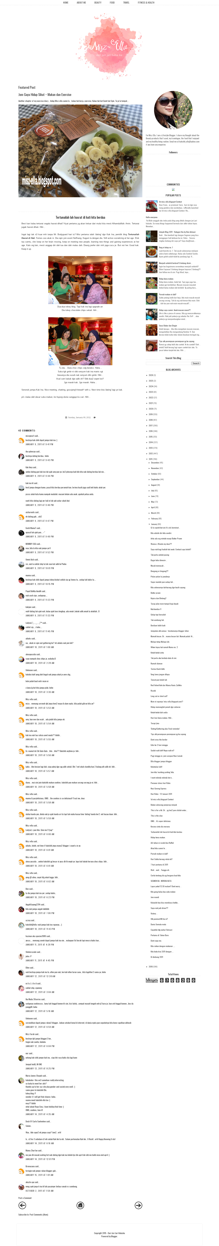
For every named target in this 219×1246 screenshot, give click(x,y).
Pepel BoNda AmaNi (33, 591)
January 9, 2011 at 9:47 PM (40, 520)
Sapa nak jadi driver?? (159, 908)
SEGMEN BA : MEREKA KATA (161, 880)
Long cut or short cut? (159, 696)
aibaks (28, 638)
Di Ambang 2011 (157, 957)
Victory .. (154, 913)
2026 (151, 375)
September (155, 479)
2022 (151, 397)
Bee (27, 888)
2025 (151, 380)
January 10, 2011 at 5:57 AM (40, 771)
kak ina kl (30, 483)
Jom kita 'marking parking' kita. (162, 772)
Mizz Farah (30, 1034)
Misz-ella (29, 699)
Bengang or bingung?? (159, 571)
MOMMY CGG (31, 543)
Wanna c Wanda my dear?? (161, 544)
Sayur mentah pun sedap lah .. (162, 582)
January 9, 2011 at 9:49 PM (40, 536)
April (153, 507)
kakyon (28, 607)
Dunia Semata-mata (158, 924)
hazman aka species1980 (36, 936)
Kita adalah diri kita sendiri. (161, 533)
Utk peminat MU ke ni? (159, 919)
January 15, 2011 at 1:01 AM (40, 1174)
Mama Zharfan (32, 1150)
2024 (151, 386)
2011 (150, 459)
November (155, 468)
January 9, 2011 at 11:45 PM (40, 631)
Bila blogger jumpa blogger (161, 761)
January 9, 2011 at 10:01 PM (40, 568)
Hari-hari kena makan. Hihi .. (162, 717)
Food (112, 2)
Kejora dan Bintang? (158, 598)
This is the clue (157, 815)
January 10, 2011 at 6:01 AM (40, 849)
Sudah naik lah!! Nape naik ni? (162, 750)
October (154, 473)
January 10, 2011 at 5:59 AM (40, 818)
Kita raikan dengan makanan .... (163, 946)
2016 (151, 431)
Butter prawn (155, 592)
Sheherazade (31, 951)
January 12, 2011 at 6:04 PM (40, 1046)
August (153, 485)
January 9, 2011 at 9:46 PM (40, 505)
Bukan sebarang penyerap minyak (164, 804)
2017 (151, 425)
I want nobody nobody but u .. (162, 777)
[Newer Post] (22, 1208)
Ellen (27, 967)
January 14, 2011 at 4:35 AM (40, 1114)
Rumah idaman (156, 663)
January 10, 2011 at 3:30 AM (40, 692)
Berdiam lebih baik (158, 625)
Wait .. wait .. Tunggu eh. (160, 870)
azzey (28, 920)
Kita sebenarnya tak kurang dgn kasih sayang (168, 587)
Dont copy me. (156, 940)
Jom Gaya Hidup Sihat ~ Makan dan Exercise (44, 94)
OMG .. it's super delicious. (161, 821)
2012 (151, 453)
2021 (151, 403)
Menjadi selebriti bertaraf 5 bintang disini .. (175, 263)
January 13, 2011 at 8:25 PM (40, 1068)
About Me (81, 2)
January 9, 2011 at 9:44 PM (40, 475)
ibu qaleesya (31, 451)
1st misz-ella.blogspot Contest (170, 201)
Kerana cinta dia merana (160, 826)
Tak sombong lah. (157, 620)
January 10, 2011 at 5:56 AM (40, 755)
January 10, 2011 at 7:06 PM (40, 913)
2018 (151, 419)
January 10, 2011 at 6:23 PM (40, 897)
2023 (151, 392)
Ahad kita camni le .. (158, 848)
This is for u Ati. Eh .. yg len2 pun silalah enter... (169, 810)
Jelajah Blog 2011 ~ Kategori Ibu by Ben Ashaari (177, 231)
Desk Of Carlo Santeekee (36, 1121)
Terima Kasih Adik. (158, 669)
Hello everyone (151, 217)
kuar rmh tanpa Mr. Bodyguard (52, 234)
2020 (151, 408)
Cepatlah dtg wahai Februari (161, 929)
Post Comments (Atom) (39, 1214)
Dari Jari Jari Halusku (116, 1233)
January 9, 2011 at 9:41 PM (39, 444)
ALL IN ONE (38, 1064)
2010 (151, 966)
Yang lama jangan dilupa (160, 674)
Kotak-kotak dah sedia (159, 712)
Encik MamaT (31, 528)
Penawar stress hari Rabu (160, 783)
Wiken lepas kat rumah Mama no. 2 (164, 647)
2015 (151, 436)
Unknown (29, 670)
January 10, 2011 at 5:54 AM (40, 723)
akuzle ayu (30, 1182)
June (153, 496)
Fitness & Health (146, 2)
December (155, 462)
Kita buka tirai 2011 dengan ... (162, 951)
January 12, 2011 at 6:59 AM (40, 1026)
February (154, 518)
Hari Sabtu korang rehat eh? (162, 859)
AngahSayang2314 (33, 904)
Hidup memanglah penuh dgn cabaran (165, 707)
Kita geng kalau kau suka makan (163, 891)
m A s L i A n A (31, 983)
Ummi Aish (30, 559)
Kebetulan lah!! (156, 766)
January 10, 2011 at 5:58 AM (40, 786)
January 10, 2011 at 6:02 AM (40, 881)
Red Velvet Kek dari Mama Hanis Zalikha (166, 685)
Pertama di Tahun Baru (160, 935)
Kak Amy (29, 467)
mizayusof (30, 435)
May (152, 501)
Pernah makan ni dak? (167, 294)
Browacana (30, 1166)
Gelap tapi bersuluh (158, 614)
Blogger (114, 1236)
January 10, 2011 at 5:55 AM (40, 739)
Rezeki (153, 690)
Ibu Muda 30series (33, 999)
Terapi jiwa (155, 723)
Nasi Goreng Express (158, 788)
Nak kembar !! (156, 609)
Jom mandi (155, 897)
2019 (151, 414)
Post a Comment (25, 1197)
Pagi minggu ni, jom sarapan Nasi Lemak (166, 755)
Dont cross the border (159, 739)
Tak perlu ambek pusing (160, 554)
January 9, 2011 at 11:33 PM (40, 615)
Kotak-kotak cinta (157, 652)
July (152, 490)
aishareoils (30, 512)
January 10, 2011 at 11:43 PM (40, 928)
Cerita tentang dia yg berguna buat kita (166, 875)
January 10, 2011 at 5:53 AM (40, 707)
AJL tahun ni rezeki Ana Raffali (162, 842)
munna (28, 575)
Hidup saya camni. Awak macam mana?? (175, 310)
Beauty (97, 2)
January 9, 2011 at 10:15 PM (40, 584)
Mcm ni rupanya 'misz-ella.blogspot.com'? (167, 701)
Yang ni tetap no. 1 (166, 247)
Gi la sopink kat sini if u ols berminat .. (165, 527)
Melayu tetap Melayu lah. (160, 641)
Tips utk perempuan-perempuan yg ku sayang (176, 341)
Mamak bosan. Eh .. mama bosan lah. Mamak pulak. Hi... (172, 636)
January (154, 524)
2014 (151, 442)
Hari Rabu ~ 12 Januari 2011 (161, 794)
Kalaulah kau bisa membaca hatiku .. (165, 902)
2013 (151, 447)
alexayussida (31, 654)
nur (27, 1053)
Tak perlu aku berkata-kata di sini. (164, 658)
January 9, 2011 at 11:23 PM (40, 599)
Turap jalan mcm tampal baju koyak (164, 603)
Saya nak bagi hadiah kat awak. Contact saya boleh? (171, 549)
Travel (126, 2)
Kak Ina (110, 234)
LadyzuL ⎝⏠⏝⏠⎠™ (34, 622)
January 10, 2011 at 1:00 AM (40, 647)
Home (65, 2)
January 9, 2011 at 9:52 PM (40, 552)
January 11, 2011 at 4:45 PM (40, 960)
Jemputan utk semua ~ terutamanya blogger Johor (170, 630)
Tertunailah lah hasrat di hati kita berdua (166, 832)
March (153, 513)
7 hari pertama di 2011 (159, 864)
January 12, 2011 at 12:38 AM (40, 976)
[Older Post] (138, 1208)
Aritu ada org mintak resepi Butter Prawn (166, 538)
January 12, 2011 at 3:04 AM (40, 992)
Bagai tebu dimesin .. (159, 560)
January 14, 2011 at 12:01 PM (40, 1159)
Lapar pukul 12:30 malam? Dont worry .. (166, 886)
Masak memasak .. (158, 565)
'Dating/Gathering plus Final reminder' (165, 728)
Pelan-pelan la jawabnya (160, 576)
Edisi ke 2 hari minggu (159, 745)
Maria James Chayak (34, 1075)
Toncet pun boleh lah (159, 679)
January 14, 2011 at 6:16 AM (40, 1143)
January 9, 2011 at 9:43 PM (40, 460)
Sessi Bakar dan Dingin (168, 325)
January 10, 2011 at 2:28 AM (40, 662)
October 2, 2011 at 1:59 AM (40, 1190)
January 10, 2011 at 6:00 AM (40, 834)
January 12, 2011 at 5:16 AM (40, 1011)
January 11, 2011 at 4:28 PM (40, 944)
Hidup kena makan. (166, 278)
